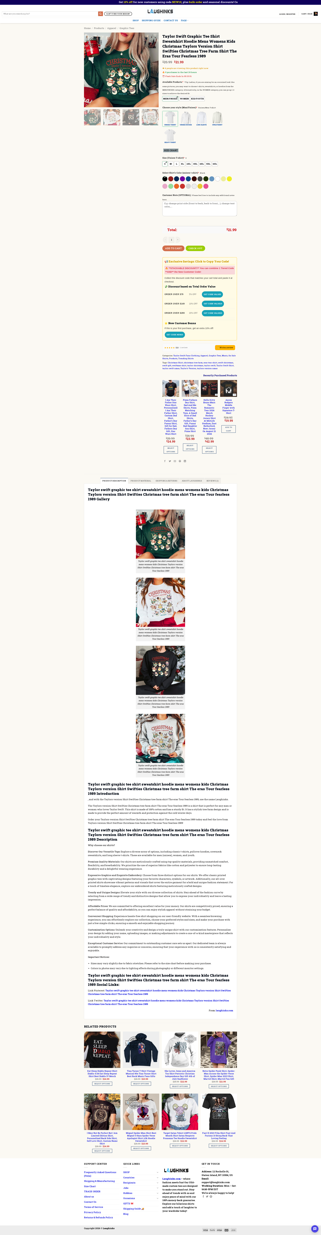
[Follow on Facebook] (203, 1196)
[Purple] (182, 178)
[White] (218, 178)
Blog (125, 1213)
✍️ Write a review (225, 347)
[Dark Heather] (200, 178)
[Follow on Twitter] (207, 1196)
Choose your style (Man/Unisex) (179, 107)
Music (225, 355)
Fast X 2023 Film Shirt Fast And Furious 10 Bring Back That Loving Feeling (218, 1136)
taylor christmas (195, 365)
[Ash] (194, 186)
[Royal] (188, 178)
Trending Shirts (186, 358)
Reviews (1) (213, 481)
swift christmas (225, 362)
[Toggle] (157, 1172)
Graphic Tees (126, 28)
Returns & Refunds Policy (98, 1217)
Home (87, 28)
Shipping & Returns (166, 481)
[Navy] (176, 178)
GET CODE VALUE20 (213, 313)
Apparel (111, 28)
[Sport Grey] (188, 186)
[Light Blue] (212, 178)
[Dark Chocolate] (194, 178)
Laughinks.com (171, 1178)
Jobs (125, 1187)
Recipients (129, 1182)
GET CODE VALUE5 (212, 294)
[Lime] (171, 186)
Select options (171, 450)
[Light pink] (165, 186)
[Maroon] (171, 178)
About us (89, 1196)
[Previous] (88, 69)
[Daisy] (229, 178)
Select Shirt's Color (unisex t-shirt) (180, 172)
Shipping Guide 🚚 (133, 1208)
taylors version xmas (207, 368)
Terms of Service (93, 1207)
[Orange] (176, 186)
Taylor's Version (188, 368)
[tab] (114, 481)
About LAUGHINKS (192, 481)
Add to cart (173, 248)
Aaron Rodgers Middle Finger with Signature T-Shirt (228, 406)
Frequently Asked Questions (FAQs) (100, 1174)
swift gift (166, 365)
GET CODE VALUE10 (213, 304)
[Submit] (100, 13)
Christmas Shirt (175, 362)
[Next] (154, 69)
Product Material (141, 481)
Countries (128, 1177)
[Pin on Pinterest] (180, 461)
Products (99, 28)
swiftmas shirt (179, 365)
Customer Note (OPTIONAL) (176, 195)
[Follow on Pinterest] (211, 1196)
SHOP (136, 20)
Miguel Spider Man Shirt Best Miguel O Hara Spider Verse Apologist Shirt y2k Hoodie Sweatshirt (141, 1137)
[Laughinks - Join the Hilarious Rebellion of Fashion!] (160, 11)
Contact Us (171, 20)
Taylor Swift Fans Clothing (186, 355)
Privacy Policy (92, 1212)
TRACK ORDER (92, 1191)
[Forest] (206, 178)
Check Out (195, 248)
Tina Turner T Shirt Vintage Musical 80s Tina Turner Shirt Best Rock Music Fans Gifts (141, 1074)
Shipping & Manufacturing (99, 1181)
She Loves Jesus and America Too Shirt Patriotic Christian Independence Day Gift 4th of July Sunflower (180, 1075)
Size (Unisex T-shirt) (173, 157)
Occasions (129, 1198)
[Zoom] (87, 104)
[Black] (165, 178)
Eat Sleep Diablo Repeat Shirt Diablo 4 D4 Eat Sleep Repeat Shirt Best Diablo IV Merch (102, 1074)
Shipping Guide (151, 20)
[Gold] (200, 186)
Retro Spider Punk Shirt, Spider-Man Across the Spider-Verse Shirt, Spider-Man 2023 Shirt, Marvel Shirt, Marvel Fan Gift (219, 1075)
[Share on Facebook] (165, 461)
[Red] (182, 186)
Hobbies (127, 1193)
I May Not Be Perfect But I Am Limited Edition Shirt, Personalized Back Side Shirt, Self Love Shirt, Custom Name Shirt (102, 1138)
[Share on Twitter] (170, 461)
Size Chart (90, 1186)
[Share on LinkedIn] (185, 461)
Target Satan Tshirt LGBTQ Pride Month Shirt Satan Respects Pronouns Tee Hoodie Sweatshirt (180, 1136)
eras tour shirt (210, 362)
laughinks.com (224, 1010)
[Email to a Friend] (175, 461)
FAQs (184, 20)
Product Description (114, 481)
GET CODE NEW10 (175, 335)
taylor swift (210, 365)
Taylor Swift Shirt (225, 365)
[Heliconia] (206, 186)
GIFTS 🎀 (128, 1203)
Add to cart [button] (228, 429)
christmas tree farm (193, 362)
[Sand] (223, 178)
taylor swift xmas (171, 368)
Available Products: (172, 82)
